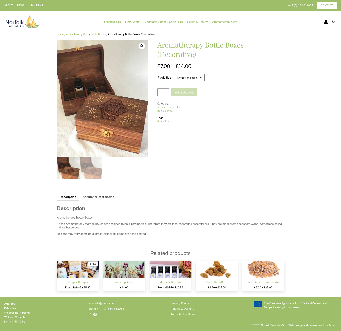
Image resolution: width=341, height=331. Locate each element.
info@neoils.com (105, 303)
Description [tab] (68, 197)
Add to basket (184, 92)
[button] (142, 46)
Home (60, 34)
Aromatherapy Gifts (77, 34)
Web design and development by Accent (312, 325)
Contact (327, 5)
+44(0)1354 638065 (110, 308)
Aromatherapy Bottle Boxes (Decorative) (200, 49)
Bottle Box (163, 121)
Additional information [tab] (98, 197)
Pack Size (164, 77)
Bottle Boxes (98, 34)
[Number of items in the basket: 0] (333, 21)
